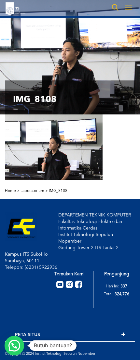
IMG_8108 (58, 191)
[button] (14, 345)
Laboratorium (32, 191)
